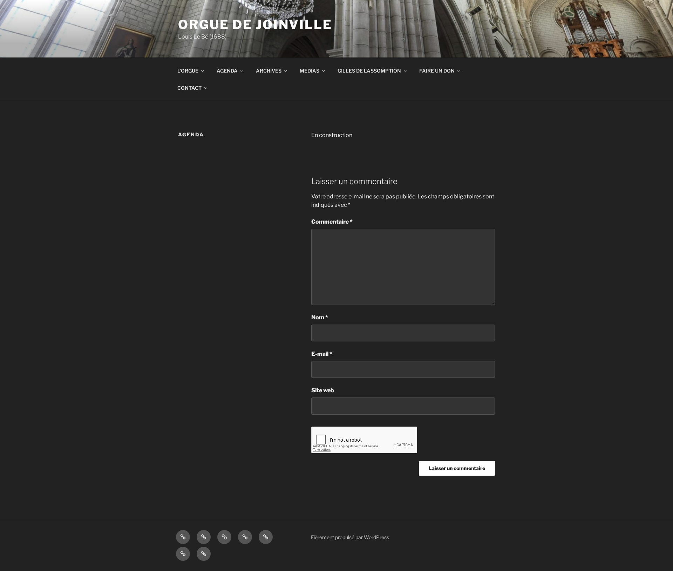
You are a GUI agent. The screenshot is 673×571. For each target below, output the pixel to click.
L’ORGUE (187, 71)
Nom (319, 317)
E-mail (321, 354)
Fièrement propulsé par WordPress (350, 537)
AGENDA (227, 71)
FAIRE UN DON (437, 71)
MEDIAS (309, 71)
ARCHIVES (268, 71)
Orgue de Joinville (255, 24)
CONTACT (189, 88)
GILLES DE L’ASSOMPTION (369, 71)
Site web (322, 390)
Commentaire (332, 221)
